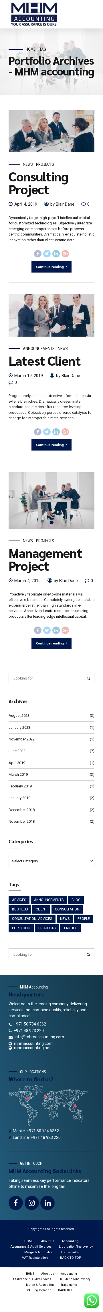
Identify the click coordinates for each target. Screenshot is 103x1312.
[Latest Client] (51, 315)
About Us (47, 1241)
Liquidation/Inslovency (76, 1246)
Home (30, 49)
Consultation (67, 909)
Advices (19, 900)
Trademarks (70, 1252)
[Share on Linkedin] (56, 253)
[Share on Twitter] (47, 253)
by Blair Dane (62, 204)
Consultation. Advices (32, 919)
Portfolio (21, 928)
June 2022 (17, 751)
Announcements (39, 348)
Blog (76, 900)
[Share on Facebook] (37, 253)
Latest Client (44, 360)
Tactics (70, 928)
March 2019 (18, 774)
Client (41, 909)
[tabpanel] (51, 500)
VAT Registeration (35, 1258)
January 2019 (19, 798)
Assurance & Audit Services (31, 1246)
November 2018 (22, 821)
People (84, 919)
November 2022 (22, 739)
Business (20, 909)
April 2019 (17, 763)
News (28, 164)
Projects (45, 164)
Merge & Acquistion (39, 1252)
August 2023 (19, 715)
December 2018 (22, 810)
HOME (28, 1241)
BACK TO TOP (70, 1258)
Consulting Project (38, 182)
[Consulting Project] (51, 131)
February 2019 (20, 786)
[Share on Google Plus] (65, 253)
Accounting (70, 1241)
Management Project (45, 559)
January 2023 (19, 727)
